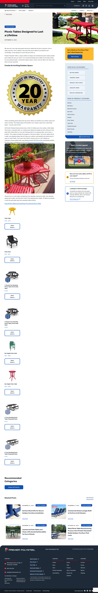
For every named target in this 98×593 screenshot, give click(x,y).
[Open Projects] (84, 10)
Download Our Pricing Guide (36, 142)
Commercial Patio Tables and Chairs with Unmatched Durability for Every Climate (34, 532)
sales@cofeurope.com (21, 580)
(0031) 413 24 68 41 (20, 578)
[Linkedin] (87, 591)
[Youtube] (92, 591)
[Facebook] (85, 591)
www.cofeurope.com (20, 581)
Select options (12, 226)
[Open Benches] (33, 10)
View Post (25, 518)
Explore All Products (14, 487)
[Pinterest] (90, 591)
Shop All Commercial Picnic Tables (31, 203)
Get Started (72, 181)
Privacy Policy (90, 549)
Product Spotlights (10, 26)
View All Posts (89, 497)
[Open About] (74, 1)
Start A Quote (75, 56)
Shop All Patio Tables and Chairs (13, 203)
